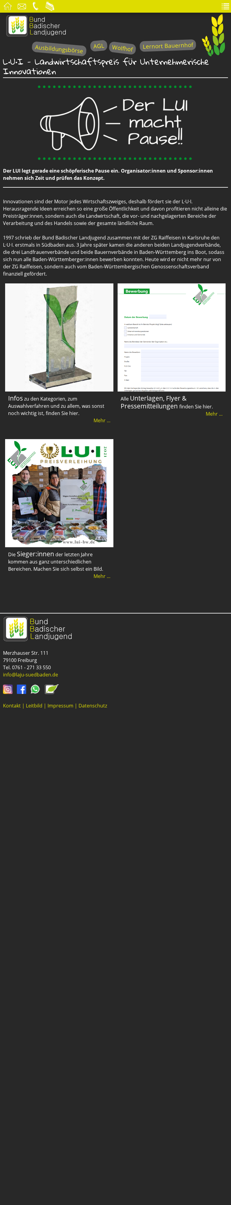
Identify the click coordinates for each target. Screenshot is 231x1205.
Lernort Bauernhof (168, 45)
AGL (98, 46)
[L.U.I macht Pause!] (115, 158)
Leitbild (34, 705)
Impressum (60, 705)
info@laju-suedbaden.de (30, 674)
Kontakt (12, 705)
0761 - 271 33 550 (31, 667)
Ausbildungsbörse (59, 49)
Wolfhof (122, 48)
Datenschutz (93, 705)
